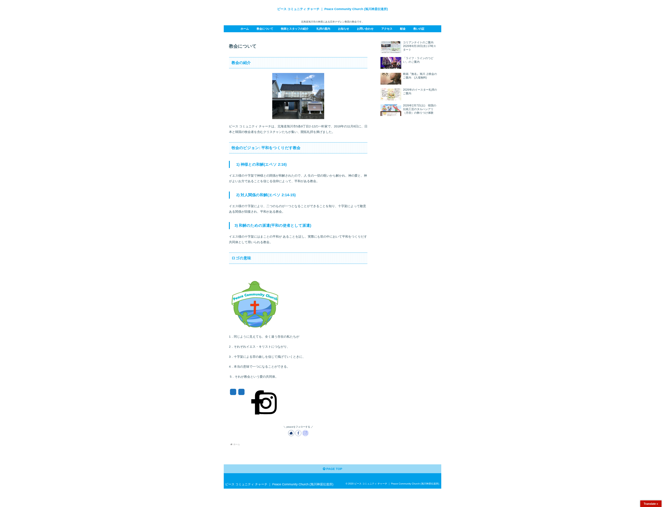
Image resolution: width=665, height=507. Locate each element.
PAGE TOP (333, 469)
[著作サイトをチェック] (291, 433)
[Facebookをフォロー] (298, 433)
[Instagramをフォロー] (305, 433)
